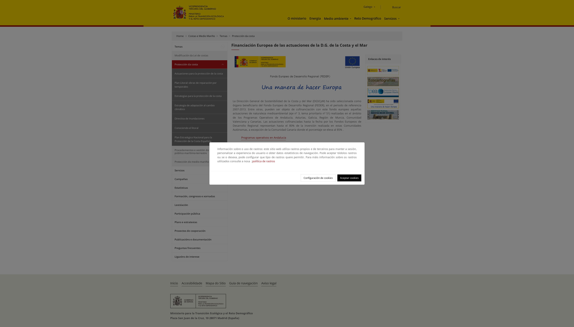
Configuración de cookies (318, 178)
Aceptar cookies (349, 178)
